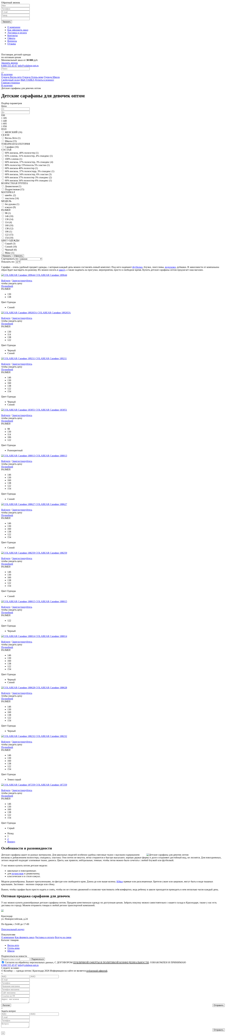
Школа (10, 951)
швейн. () (10, 195)
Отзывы (11, 43)
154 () (9, 237)
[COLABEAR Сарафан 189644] (18, 275)
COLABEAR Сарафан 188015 (51, 601)
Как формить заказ (24, 937)
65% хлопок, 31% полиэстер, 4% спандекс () (29, 156)
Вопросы (12, 41)
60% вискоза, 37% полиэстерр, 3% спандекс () (29, 171)
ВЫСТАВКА (28, 80)
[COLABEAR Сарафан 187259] (18, 784)
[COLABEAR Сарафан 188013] (18, 455)
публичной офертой (96, 970)
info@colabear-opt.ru (28, 65)
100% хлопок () (13, 159)
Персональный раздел (12, 929)
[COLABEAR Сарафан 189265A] (19, 312)
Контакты (12, 35)
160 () (9, 225)
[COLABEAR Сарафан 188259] (18, 553)
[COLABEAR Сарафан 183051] (18, 409)
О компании (13, 27)
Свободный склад (10, 80)
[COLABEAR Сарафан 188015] (18, 601)
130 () (9, 219)
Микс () (9, 252)
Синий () (11, 246)
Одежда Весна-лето (11, 77)
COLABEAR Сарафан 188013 (51, 455)
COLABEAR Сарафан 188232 (51, 736)
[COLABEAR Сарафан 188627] (18, 504)
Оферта (11, 38)
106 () (8, 231)
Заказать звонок (9, 63)
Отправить (219, 1005)
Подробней (7, 286)
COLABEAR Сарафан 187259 (51, 784)
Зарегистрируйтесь (22, 280)
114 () (8, 222)
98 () (8, 213)
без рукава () (12, 204)
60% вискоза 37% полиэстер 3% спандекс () (28, 177)
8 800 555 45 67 (9, 65)
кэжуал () (10, 207)
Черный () (11, 249)
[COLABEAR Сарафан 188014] (18, 636)
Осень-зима (13, 948)
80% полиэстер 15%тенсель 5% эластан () (27, 165)
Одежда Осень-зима (32, 77)
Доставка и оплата (17, 32)
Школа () (11, 141)
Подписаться (38, 959)
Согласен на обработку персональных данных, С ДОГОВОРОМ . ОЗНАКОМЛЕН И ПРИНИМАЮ (95, 962)
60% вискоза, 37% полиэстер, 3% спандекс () (29, 162)
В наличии (7, 74)
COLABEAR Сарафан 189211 (51, 358)
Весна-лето (13, 945)
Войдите (5, 280)
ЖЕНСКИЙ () (13, 132)
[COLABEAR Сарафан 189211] (18, 358)
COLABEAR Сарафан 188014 (51, 636)
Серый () (10, 243)
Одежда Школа (52, 77)
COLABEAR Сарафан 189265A (54, 312)
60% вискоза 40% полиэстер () (21, 168)
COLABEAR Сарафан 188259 (51, 553)
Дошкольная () (13, 186)
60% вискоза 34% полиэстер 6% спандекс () (28, 180)
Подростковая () (14, 189)
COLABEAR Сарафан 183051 (51, 409)
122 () (9, 234)
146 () (9, 216)
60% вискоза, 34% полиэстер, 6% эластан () (28, 174)
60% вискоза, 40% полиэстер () (21, 152)
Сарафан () (12, 147)
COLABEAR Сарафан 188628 (51, 687)
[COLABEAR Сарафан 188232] (18, 736)
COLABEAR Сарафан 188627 (51, 504)
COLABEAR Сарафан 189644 (51, 275)
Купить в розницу (44, 80)
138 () (9, 228)
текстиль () (12, 198)
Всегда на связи (63, 937)
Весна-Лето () (12, 138)
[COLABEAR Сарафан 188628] (18, 687)
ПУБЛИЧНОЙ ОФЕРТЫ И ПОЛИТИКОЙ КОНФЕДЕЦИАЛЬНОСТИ (111, 962)
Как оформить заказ (17, 30)
